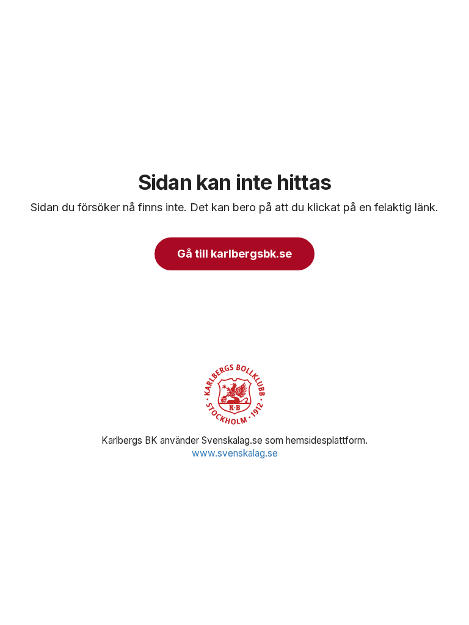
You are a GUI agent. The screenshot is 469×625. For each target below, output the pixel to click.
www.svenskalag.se (235, 453)
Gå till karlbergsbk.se (234, 253)
